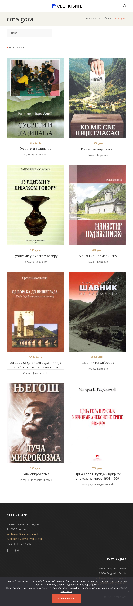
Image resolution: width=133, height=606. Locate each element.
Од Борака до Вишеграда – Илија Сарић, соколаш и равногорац (35, 365)
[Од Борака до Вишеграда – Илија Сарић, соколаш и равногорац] (35, 312)
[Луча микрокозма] (35, 423)
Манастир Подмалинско (98, 256)
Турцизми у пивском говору (35, 256)
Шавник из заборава (97, 363)
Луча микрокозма (35, 474)
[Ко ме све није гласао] (97, 98)
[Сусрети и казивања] (35, 98)
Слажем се (66, 598)
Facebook (7, 550)
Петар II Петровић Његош (35, 480)
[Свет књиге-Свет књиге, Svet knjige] (67, 6)
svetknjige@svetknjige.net (22, 534)
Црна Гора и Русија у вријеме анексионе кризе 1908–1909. (98, 476)
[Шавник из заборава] (97, 312)
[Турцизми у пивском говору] (35, 205)
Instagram (17, 550)
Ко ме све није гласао (97, 149)
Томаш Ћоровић (97, 155)
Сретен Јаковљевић (35, 373)
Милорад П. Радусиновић (98, 484)
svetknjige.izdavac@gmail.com (25, 538)
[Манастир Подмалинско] (97, 205)
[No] (128, 591)
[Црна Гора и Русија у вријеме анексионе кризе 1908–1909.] (97, 423)
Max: (17, 47)
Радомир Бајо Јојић (35, 154)
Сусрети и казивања (35, 148)
